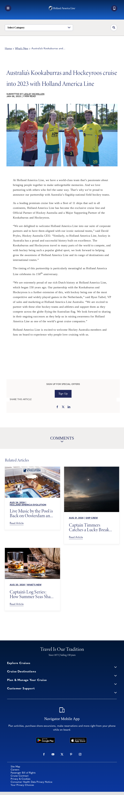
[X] (63, 407)
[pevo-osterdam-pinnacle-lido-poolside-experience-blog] (32, 468)
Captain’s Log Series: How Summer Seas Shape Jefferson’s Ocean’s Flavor (32, 594)
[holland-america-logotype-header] (62, 7)
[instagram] (80, 754)
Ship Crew (92, 518)
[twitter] (62, 754)
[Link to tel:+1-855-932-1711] (114, 8)
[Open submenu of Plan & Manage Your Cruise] (115, 684)
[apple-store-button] (78, 738)
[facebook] (44, 754)
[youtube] (53, 754)
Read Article (17, 523)
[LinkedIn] (69, 407)
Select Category (16, 27)
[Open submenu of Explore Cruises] (115, 667)
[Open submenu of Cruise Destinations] (115, 675)
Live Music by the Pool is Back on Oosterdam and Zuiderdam (31, 513)
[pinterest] (71, 754)
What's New (21, 48)
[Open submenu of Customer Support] (115, 692)
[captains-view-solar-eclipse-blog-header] (91, 468)
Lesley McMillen (34, 94)
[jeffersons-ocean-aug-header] (32, 549)
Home (8, 48)
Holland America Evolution (28, 505)
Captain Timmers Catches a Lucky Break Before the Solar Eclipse (90, 527)
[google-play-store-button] (45, 738)
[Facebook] (57, 407)
